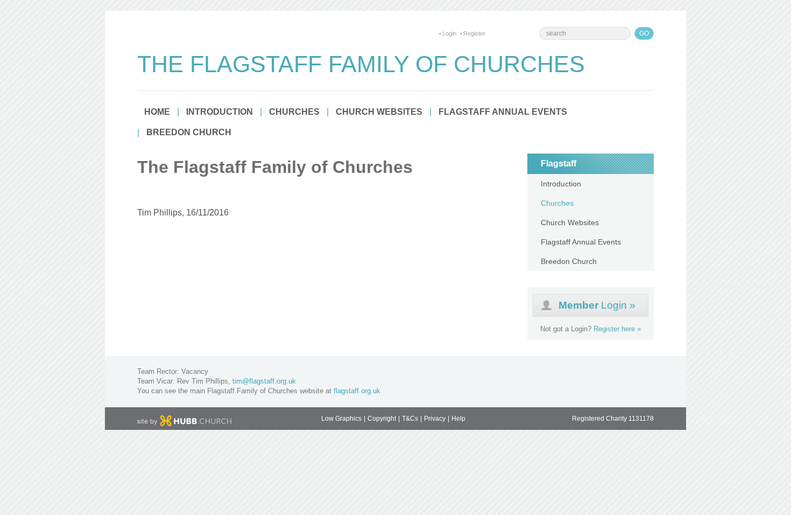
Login (449, 33)
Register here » (617, 329)
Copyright (382, 418)
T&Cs (410, 418)
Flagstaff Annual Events (503, 111)
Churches (294, 111)
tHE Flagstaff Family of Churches (361, 64)
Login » (597, 305)
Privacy (435, 418)
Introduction (219, 111)
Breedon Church (188, 132)
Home (157, 111)
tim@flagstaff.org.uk (264, 381)
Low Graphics (341, 418)
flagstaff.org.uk (357, 391)
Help (458, 418)
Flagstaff (558, 163)
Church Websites (379, 111)
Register (474, 33)
